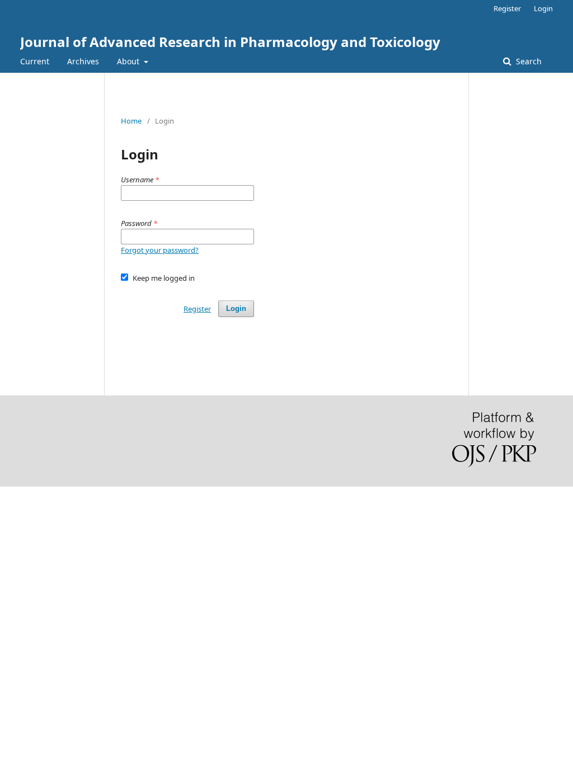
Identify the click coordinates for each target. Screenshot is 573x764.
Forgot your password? (160, 250)
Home (131, 121)
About (129, 61)
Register (507, 8)
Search (528, 61)
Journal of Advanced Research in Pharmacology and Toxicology (230, 41)
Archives (83, 61)
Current (34, 61)
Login (543, 8)
